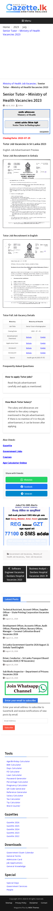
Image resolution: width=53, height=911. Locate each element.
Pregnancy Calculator (17, 785)
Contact (44, 903)
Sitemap (9, 903)
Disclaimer (33, 903)
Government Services (17, 886)
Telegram (28, 493)
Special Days (13, 883)
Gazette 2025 (13, 826)
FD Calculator (13, 771)
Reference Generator (17, 792)
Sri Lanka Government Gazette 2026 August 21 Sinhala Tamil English (26, 646)
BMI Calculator (14, 764)
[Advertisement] (26, 57)
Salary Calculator (15, 795)
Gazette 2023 (13, 832)
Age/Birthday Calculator (18, 761)
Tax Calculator (13, 799)
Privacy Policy (20, 903)
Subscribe (9, 727)
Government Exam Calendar (20, 852)
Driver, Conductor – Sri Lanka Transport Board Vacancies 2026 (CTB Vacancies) (26, 659)
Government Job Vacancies (21, 554)
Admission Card (14, 859)
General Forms (14, 856)
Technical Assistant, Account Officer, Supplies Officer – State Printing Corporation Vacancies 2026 (26, 612)
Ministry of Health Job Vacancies (19, 83)
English (43, 337)
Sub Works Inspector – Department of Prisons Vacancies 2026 (26, 673)
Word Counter (13, 806)
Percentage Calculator (17, 782)
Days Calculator (14, 768)
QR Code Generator (16, 788)
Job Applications (14, 863)
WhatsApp (28, 479)
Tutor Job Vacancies (34, 557)
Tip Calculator (13, 802)
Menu (28, 20)
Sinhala (29, 337)
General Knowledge (16, 866)
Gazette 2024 (13, 829)
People (10, 889)
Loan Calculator (14, 775)
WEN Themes (33, 907)
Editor (20, 105)
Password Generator (16, 778)
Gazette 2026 (13, 822)
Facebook (28, 486)
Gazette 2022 (13, 836)
